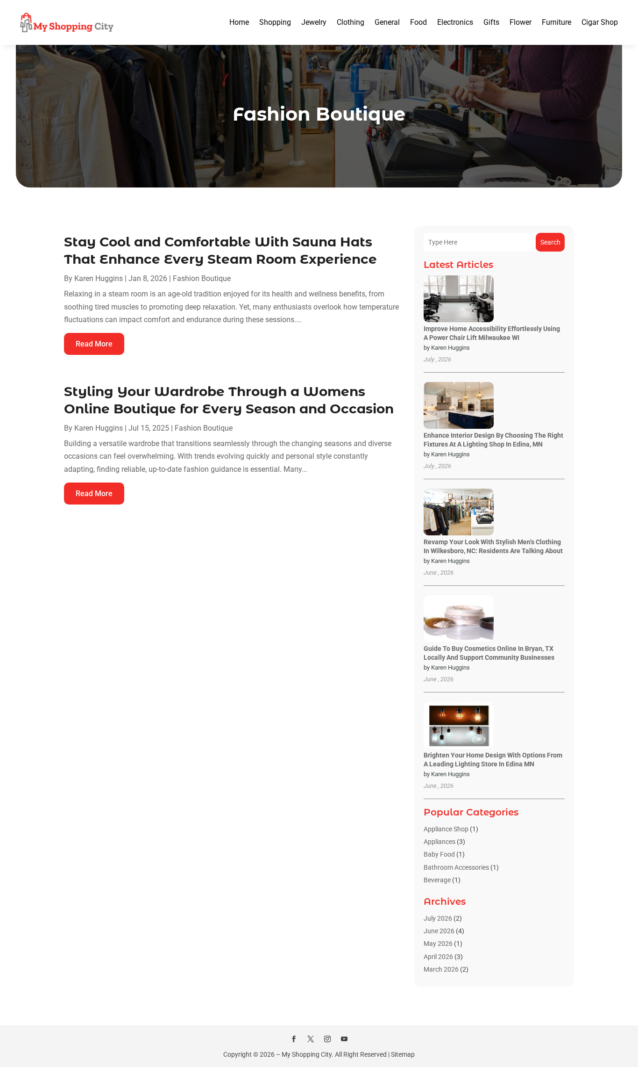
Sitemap (403, 1054)
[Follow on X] (310, 1038)
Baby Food (439, 854)
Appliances (439, 841)
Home (239, 22)
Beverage (437, 880)
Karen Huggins (98, 278)
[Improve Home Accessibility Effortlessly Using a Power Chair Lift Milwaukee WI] (459, 299)
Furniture (556, 22)
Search (550, 242)
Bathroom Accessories (456, 867)
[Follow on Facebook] (293, 1038)
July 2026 (438, 918)
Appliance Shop (446, 829)
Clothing (350, 22)
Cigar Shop (599, 22)
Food (418, 22)
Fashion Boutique (202, 278)
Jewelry (313, 22)
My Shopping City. (307, 1054)
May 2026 (438, 943)
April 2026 (438, 956)
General (387, 22)
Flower (521, 22)
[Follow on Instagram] (327, 1038)
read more (94, 343)
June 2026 (439, 931)
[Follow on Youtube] (344, 1038)
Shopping (275, 22)
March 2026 (441, 969)
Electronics (455, 22)
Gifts (491, 22)
